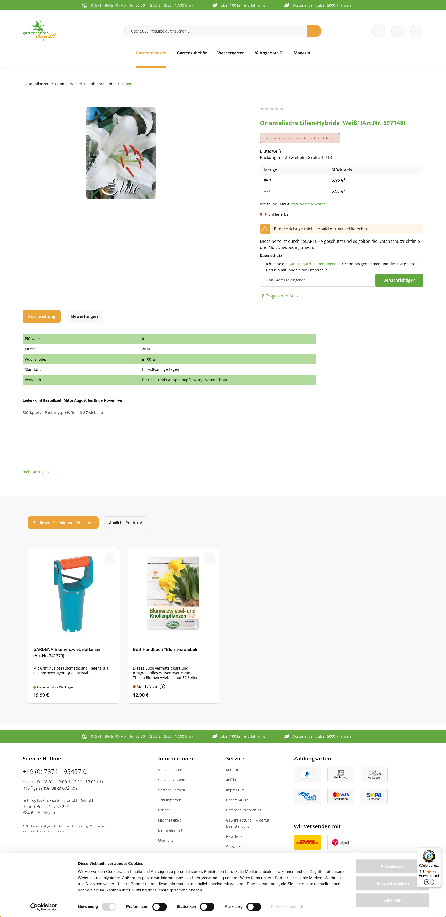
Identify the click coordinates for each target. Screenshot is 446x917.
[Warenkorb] (397, 31)
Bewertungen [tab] (84, 316)
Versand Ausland (171, 779)
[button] (36, 471)
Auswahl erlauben (392, 883)
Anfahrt (232, 779)
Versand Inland (170, 769)
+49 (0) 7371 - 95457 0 (55, 771)
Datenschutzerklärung (243, 810)
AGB (399, 263)
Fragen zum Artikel (284, 296)
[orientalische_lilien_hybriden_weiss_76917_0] (121, 153)
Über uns (165, 840)
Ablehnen (392, 900)
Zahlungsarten (169, 800)
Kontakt (232, 769)
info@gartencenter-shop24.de (50, 788)
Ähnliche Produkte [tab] (125, 522)
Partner (164, 810)
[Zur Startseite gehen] (70, 31)
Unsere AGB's (237, 800)
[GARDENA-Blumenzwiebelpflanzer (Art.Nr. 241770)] (74, 625)
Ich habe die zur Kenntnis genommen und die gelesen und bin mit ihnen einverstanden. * (342, 266)
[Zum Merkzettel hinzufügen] (209, 117)
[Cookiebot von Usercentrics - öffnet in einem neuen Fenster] (43, 907)
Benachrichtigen (399, 280)
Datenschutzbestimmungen (313, 263)
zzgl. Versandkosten (308, 204)
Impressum (235, 789)
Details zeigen (283, 907)
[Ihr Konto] (416, 31)
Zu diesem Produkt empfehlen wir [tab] (63, 522)
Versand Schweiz (171, 789)
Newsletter (235, 836)
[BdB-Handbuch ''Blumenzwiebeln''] (173, 625)
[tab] (42, 316)
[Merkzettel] (378, 31)
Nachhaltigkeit (169, 820)
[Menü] (438, 850)
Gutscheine (235, 846)
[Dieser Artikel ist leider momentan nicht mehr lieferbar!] (162, 686)
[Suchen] (314, 31)
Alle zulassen (393, 866)
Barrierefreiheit (170, 830)
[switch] (159, 907)
